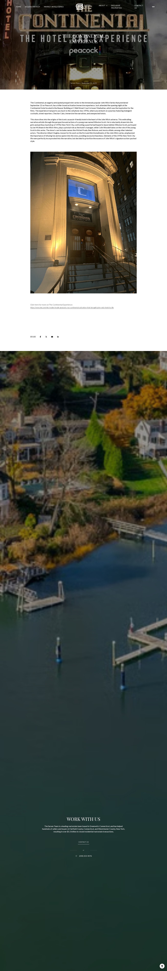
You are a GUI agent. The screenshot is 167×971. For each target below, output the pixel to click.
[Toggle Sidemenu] (153, 6)
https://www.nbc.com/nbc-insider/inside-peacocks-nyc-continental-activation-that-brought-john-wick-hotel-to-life (72, 307)
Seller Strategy (32, 7)
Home (18, 7)
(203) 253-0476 (85, 856)
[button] (83, 842)
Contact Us (138, 6)
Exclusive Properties (116, 6)
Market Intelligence (54, 7)
